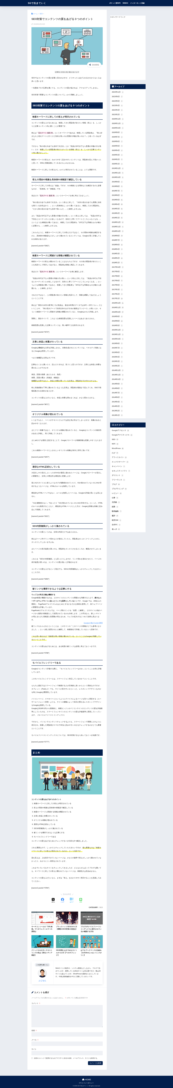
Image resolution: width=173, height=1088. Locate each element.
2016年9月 (117, 316)
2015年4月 (117, 357)
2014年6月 (117, 397)
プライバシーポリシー (86, 1083)
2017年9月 (117, 272)
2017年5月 (117, 285)
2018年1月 (117, 263)
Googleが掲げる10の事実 (93, 623)
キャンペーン (118, 466)
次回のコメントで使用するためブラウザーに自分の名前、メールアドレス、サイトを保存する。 (66, 1058)
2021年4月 (117, 105)
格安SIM (116, 520)
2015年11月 (117, 334)
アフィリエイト (119, 457)
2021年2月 (117, 114)
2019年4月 (117, 204)
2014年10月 (117, 379)
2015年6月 (117, 352)
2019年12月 (117, 168)
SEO (101, 907)
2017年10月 (117, 267)
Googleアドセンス (120, 430)
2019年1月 (117, 218)
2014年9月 (117, 384)
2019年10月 (117, 177)
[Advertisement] (125, 49)
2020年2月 (117, 159)
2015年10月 (117, 339)
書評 (115, 516)
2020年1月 (117, 164)
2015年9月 (117, 343)
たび (115, 453)
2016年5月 (117, 325)
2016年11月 (117, 307)
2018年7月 (117, 240)
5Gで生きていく (37, 3)
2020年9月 (117, 132)
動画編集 (116, 511)
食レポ (116, 529)
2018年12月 (117, 222)
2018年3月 (117, 254)
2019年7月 (117, 191)
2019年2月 (117, 213)
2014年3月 (117, 406)
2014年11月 (117, 375)
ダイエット (117, 475)
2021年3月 (117, 110)
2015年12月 (117, 330)
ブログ (116, 484)
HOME (87, 1079)
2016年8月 (117, 321)
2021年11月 (117, 92)
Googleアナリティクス (122, 435)
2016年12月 (117, 303)
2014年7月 (117, 393)
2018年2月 (117, 258)
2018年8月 (117, 236)
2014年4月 (117, 402)
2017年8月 (117, 276)
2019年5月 (117, 200)
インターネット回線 (137, 3)
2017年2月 (117, 294)
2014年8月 (117, 388)
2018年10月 (117, 231)
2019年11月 (117, 173)
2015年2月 (117, 366)
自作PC (116, 525)
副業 (115, 507)
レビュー (116, 493)
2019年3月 (117, 209)
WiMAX (125, 3)
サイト (34, 1049)
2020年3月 (117, 155)
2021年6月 (117, 96)
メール (35, 1040)
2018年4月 (117, 249)
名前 (34, 1030)
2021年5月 (117, 101)
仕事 (115, 498)
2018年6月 (117, 245)
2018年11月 (117, 227)
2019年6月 (117, 195)
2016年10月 (117, 312)
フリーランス (118, 480)
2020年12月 (117, 119)
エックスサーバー (120, 462)
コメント (35, 1003)
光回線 (115, 502)
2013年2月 (117, 411)
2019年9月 (117, 182)
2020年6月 (117, 141)
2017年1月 (117, 298)
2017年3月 (117, 289)
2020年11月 (117, 123)
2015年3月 (117, 361)
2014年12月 (117, 370)
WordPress (117, 448)
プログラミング (119, 489)
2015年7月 (117, 348)
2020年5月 (117, 146)
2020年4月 (117, 150)
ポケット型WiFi (115, 3)
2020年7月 (117, 137)
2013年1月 (117, 415)
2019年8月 (117, 186)
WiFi (115, 444)
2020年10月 (117, 128)
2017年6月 (117, 281)
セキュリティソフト (121, 471)
